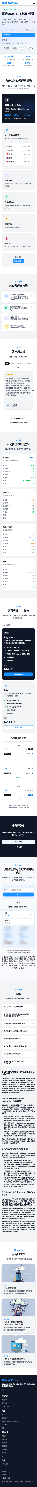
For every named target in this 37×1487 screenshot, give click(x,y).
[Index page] (10, 2)
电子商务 (4, 1449)
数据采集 (4, 1446)
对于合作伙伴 (6, 1464)
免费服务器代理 (6, 43)
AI (2, 1456)
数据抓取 (15, 48)
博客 (3, 1428)
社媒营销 (4, 1442)
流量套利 (6, 48)
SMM (22, 48)
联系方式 (4, 1400)
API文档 (4, 1424)
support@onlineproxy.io (10, 1421)
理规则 (28, 950)
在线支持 (4, 1418)
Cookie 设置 (5, 1406)
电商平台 (30, 48)
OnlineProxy (6, 1481)
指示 (3, 1414)
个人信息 (4, 1474)
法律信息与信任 (6, 1478)
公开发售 (4, 1471)
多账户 (4, 1436)
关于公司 (4, 1403)
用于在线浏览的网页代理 (20, 43)
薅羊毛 (4, 1453)
